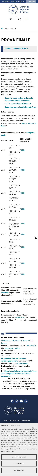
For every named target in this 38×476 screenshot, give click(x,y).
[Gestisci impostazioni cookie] (36, 238)
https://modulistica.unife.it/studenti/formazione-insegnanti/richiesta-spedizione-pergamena (19, 373)
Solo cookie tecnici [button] (19, 457)
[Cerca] (19, 19)
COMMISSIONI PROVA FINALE (16, 49)
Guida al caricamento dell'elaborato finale (20, 107)
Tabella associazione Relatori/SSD (18, 104)
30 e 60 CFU (2, 29)
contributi (5, 293)
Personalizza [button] (19, 470)
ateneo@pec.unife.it (12, 348)
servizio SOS (19, 317)
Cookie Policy (9, 451)
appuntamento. (23, 363)
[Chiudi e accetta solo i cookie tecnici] (33, 428)
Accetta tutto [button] (19, 463)
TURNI (22, 150)
